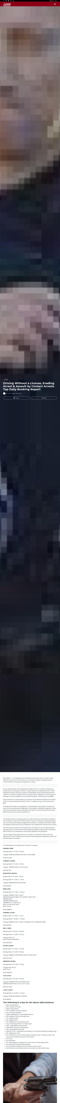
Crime (6, 379)
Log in (56, 0)
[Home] (5, 4)
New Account (51, 0)
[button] (16, 397)
